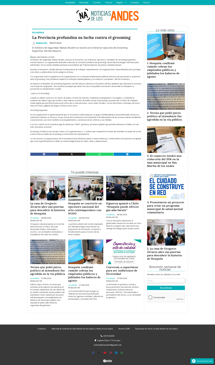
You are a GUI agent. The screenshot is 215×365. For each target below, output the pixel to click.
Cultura (108, 2)
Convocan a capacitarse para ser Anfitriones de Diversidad (122, 270)
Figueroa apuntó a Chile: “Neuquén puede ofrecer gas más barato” (122, 207)
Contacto (134, 2)
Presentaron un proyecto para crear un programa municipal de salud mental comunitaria (165, 207)
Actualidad (70, 2)
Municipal (83, 2)
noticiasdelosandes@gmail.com (107, 345)
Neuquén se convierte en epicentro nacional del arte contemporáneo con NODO (85, 208)
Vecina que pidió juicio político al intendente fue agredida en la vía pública (47, 270)
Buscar (146, 2)
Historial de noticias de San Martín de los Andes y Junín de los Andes (82, 329)
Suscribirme (166, 288)
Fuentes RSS (124, 329)
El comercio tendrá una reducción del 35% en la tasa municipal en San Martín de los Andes (164, 161)
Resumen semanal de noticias (165, 268)
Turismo (97, 2)
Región (119, 2)
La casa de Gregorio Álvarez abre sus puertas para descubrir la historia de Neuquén (47, 208)
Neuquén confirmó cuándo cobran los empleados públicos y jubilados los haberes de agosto (84, 273)
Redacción (41, 43)
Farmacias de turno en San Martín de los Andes (156, 329)
